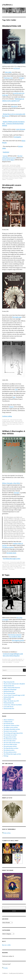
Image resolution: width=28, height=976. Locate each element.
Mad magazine (9, 662)
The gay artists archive (10, 737)
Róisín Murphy (16, 176)
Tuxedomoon (21, 422)
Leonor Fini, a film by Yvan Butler (13, 704)
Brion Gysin (17, 421)
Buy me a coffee (6, 945)
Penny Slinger (19, 175)
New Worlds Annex (9, 723)
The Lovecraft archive (10, 740)
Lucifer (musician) (17, 172)
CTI (9, 169)
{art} (11, 165)
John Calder (8, 72)
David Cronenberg (7, 563)
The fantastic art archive (10, 735)
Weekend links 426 (11, 26)
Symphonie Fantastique (10, 689)
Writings (6, 756)
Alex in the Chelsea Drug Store (11, 655)
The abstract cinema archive (11, 725)
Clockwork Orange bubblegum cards (13, 653)
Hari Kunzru (4, 170)
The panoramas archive (10, 746)
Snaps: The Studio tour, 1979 (11, 701)
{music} (13, 166)
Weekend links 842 (9, 697)
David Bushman (14, 169)
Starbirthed (6, 152)
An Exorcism (17, 68)
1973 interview (14, 634)
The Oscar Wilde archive (10, 744)
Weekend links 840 (9, 708)
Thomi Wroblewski (13, 422)
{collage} (18, 165)
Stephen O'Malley (18, 178)
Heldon (9, 170)
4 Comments (10, 179)
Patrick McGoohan (11, 175)
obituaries (4, 175)
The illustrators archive (10, 738)
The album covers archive (11, 727)
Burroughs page (17, 317)
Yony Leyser (4, 569)
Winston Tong (18, 424)
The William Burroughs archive (11, 558)
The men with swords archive (12, 742)
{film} (21, 562)
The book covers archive (10, 731)
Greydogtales (17, 137)
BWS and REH (7, 699)
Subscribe (14, 910)
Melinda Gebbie (12, 173)
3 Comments (16, 662)
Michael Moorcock (20, 173)
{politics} (11, 168)
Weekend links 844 (9, 685)
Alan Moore (14, 106)
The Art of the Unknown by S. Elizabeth (14, 683)
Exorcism (5, 156)
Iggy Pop (20, 565)
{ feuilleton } (7, 5)
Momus (11, 406)
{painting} (18, 166)
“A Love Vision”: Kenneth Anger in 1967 (14, 695)
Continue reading (7, 416)
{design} (8, 421)
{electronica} (5, 166)
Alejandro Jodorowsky (16, 660)
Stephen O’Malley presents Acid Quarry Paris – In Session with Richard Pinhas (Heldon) (13, 123)
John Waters (16, 566)
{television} (23, 168)
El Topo (5, 575)
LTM (16, 389)
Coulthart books (8, 721)
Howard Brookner (14, 565)
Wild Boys (4, 424)
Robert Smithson (9, 176)
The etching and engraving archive (13, 733)
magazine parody (18, 640)
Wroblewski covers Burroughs (11, 186)
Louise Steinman (20, 129)
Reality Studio (10, 567)
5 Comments (11, 569)
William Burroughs (11, 424)
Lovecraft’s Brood (8, 706)
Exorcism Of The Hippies (8, 159)
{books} (14, 165)
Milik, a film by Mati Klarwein (12, 687)
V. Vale (14, 567)
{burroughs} (19, 419)
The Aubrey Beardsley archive (12, 729)
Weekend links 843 (9, 691)
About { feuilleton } (9, 719)
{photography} (5, 168)
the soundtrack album (15, 636)
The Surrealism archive (10, 752)
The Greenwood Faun (9, 693)
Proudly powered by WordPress (16, 973)
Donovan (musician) (16, 563)
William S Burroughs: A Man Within (13, 432)
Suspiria (4, 179)
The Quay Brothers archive (11, 748)
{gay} (24, 562)
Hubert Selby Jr (14, 170)
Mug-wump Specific (9, 682)
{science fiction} (16, 168)
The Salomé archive (9, 750)
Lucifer (11, 172)
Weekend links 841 (9, 703)
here (14, 397)
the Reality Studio (11, 553)
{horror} (10, 166)
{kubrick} (20, 659)
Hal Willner (7, 565)
